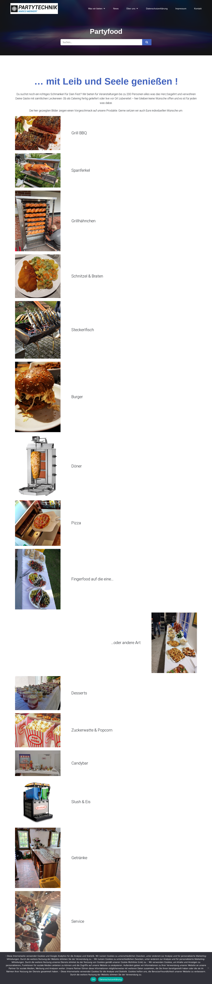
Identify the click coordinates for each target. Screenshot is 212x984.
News (116, 8)
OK (93, 979)
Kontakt (198, 8)
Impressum (180, 8)
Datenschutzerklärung (157, 8)
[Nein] (208, 968)
